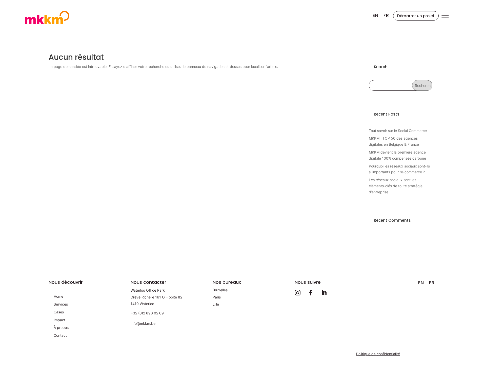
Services (61, 304)
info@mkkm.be (143, 323)
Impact (59, 320)
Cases (59, 312)
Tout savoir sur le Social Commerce (398, 130)
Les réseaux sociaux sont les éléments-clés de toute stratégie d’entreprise (395, 186)
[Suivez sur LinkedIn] (324, 292)
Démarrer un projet (416, 15)
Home (58, 296)
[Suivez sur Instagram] (297, 292)
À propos (61, 327)
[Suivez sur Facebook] (310, 292)
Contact (60, 335)
